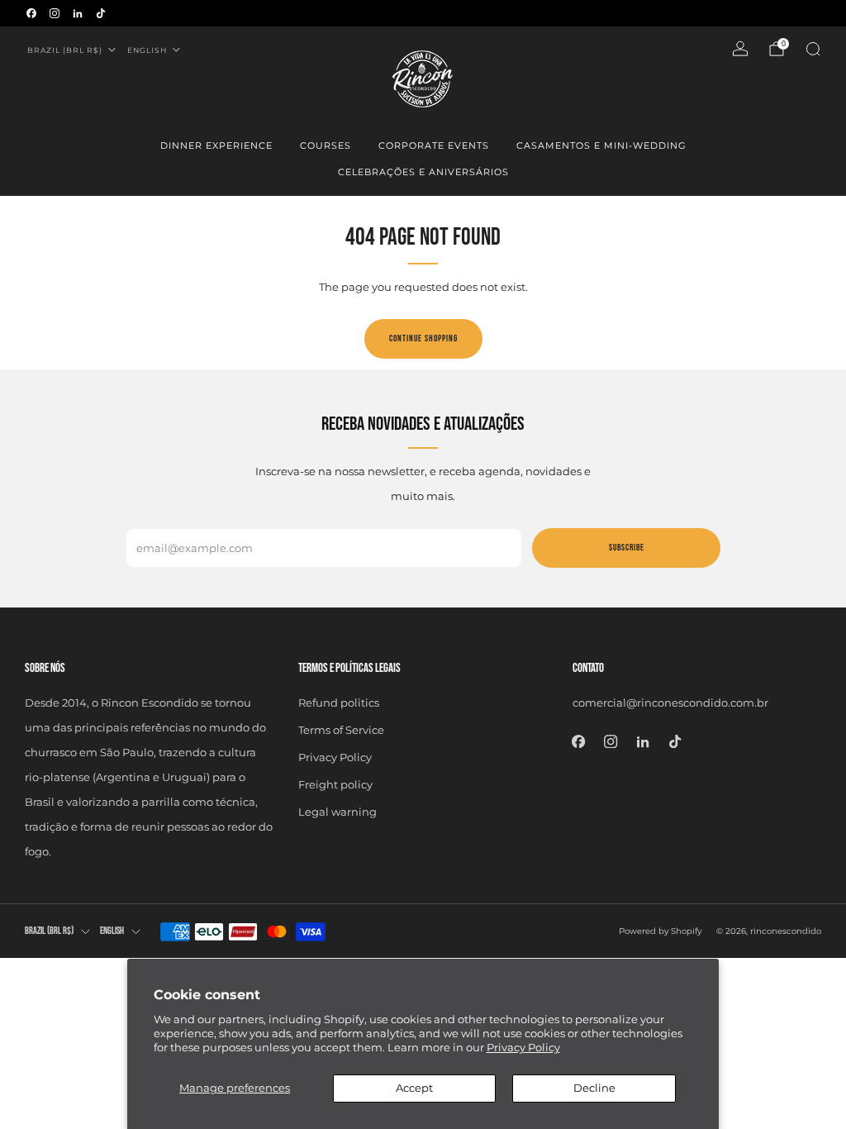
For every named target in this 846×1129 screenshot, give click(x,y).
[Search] (813, 48)
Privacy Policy (523, 1047)
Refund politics (338, 702)
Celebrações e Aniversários (423, 172)
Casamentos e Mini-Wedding (601, 145)
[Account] (740, 48)
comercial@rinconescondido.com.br (670, 702)
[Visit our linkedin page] (77, 13)
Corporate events (433, 145)
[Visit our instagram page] (54, 13)
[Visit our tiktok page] (100, 13)
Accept (414, 1087)
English (147, 50)
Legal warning (337, 811)
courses (325, 145)
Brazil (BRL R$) (64, 50)
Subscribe (626, 547)
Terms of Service (341, 729)
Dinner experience (216, 145)
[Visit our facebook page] (31, 13)
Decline (594, 1087)
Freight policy (335, 784)
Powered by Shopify (660, 931)
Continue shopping (423, 338)
